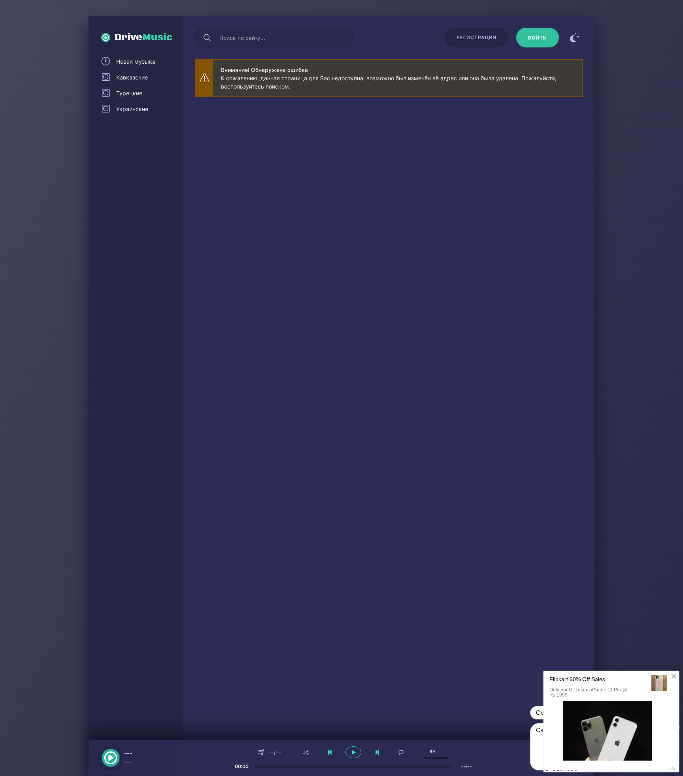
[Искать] (207, 37)
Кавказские (132, 77)
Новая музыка (135, 61)
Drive (144, 37)
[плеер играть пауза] (353, 752)
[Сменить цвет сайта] (575, 37)
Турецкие (129, 93)
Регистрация (476, 37)
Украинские (132, 109)
